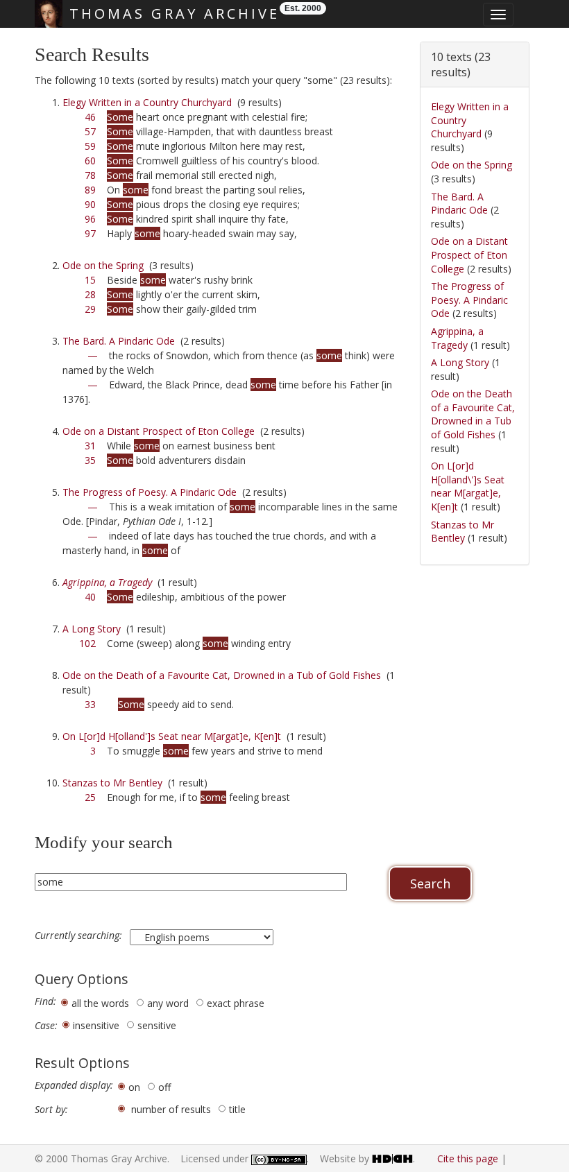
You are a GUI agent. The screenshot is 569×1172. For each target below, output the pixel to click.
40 (90, 596)
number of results (171, 1109)
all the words (100, 1003)
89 (90, 189)
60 (90, 160)
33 (90, 704)
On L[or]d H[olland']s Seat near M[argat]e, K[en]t (171, 736)
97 (90, 233)
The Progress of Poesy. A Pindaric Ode (149, 492)
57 (90, 131)
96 (90, 218)
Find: (45, 1001)
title (237, 1109)
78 (90, 175)
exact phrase (235, 1003)
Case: (46, 1025)
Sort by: (51, 1109)
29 (90, 309)
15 (90, 279)
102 (87, 643)
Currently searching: (80, 935)
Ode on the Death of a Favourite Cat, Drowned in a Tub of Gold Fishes (221, 675)
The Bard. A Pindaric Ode (118, 340)
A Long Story (91, 628)
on (134, 1087)
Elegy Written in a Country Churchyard (147, 102)
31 (90, 445)
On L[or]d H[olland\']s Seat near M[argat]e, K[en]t (467, 486)
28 (90, 294)
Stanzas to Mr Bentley (112, 782)
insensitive (96, 1025)
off (164, 1087)
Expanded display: (74, 1085)
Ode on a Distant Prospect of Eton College (158, 431)
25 (90, 797)
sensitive (156, 1025)
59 (90, 146)
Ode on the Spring (103, 265)
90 (90, 204)
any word (168, 1003)
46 (90, 116)
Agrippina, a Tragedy (457, 338)
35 (90, 460)
